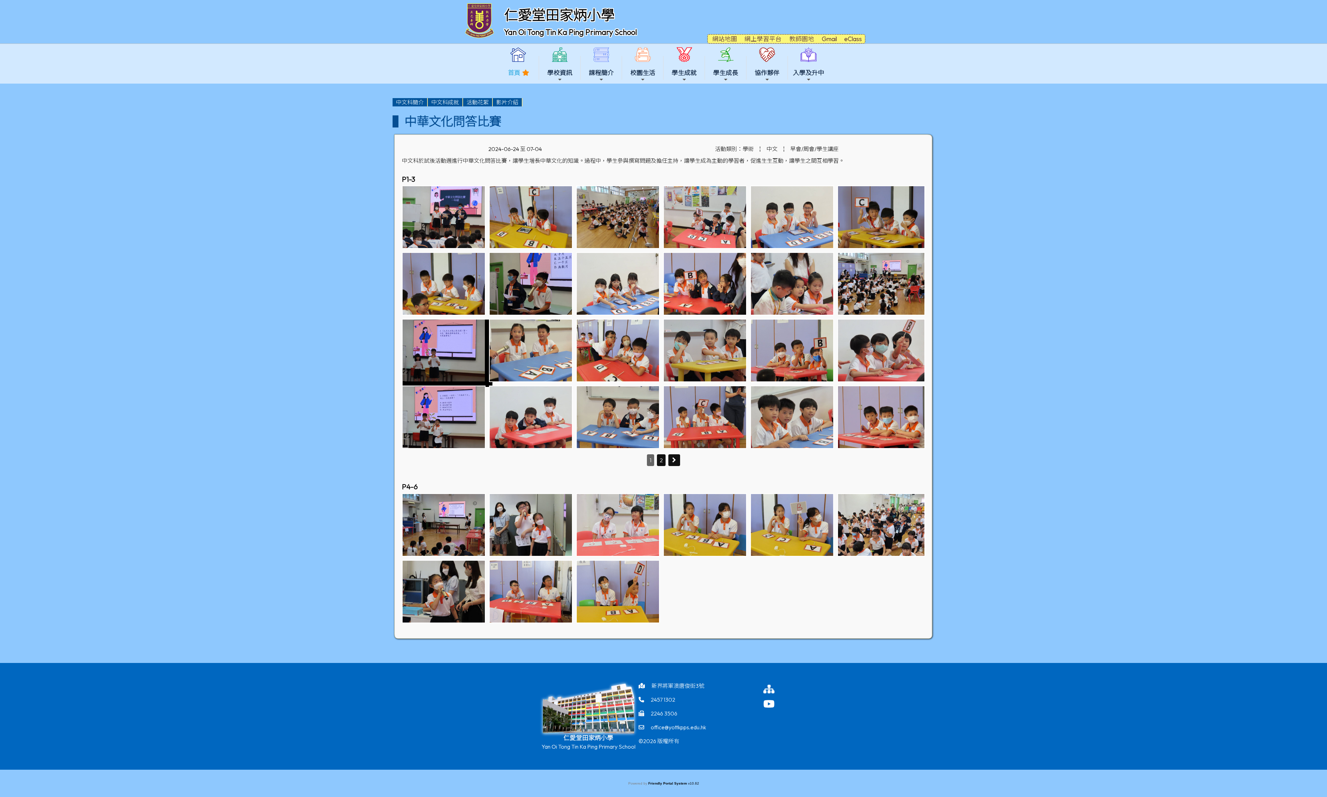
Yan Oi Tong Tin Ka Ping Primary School (570, 32)
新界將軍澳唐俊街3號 (677, 685)
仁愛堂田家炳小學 (559, 14)
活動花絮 (478, 102)
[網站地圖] (775, 689)
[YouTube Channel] (775, 703)
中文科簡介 (410, 102)
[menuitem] (410, 102)
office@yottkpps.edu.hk (678, 727)
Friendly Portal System (668, 783)
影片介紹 (507, 102)
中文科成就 (445, 102)
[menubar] (458, 102)
